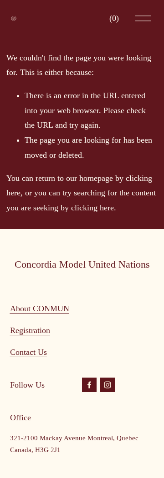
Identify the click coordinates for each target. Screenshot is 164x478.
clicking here (92, 207)
